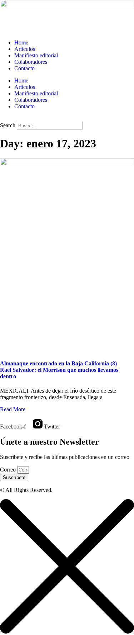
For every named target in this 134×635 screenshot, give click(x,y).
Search (7, 125)
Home (21, 42)
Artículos (24, 49)
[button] (67, 118)
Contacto (24, 68)
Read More (12, 409)
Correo (8, 469)
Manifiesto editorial (36, 55)
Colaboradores (30, 62)
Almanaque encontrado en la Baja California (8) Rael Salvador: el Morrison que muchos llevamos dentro (59, 369)
